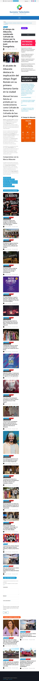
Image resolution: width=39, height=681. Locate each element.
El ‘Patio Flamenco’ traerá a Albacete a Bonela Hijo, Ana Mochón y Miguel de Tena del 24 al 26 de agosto (11, 299)
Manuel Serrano (7, 182)
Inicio (5, 21)
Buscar (24, 28)
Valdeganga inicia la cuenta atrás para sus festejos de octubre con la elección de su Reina (10, 347)
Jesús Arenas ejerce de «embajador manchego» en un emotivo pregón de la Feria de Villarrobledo (10, 527)
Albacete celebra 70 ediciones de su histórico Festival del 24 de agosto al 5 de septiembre (11, 374)
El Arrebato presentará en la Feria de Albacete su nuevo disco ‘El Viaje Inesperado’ (10, 460)
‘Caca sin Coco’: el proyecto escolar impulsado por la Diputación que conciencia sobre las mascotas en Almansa (10, 424)
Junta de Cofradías (14, 181)
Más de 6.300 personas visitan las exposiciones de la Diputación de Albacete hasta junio (11, 570)
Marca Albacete (14, 182)
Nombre (5, 595)
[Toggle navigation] (19, 18)
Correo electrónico (7, 600)
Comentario (5, 587)
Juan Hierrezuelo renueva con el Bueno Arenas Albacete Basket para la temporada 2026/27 (28, 70)
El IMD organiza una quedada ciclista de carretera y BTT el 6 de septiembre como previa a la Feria (11, 664)
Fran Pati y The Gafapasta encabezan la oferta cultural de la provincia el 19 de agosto (10, 400)
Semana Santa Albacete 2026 (9, 186)
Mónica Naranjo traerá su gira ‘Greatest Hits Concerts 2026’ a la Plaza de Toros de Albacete (10, 323)
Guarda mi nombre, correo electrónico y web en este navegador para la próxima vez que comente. (11, 608)
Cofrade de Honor (7, 177)
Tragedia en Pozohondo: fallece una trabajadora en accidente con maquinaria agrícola (27, 109)
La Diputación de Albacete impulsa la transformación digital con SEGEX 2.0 (28, 102)
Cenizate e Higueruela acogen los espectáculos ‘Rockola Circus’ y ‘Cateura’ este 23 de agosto (10, 222)
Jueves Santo (7, 181)
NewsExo (4, 679)
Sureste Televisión (19, 11)
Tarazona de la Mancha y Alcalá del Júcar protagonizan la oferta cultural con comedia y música (11, 481)
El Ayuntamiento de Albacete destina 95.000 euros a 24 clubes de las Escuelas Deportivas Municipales (28, 65)
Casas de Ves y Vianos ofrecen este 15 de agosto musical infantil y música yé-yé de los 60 (11, 548)
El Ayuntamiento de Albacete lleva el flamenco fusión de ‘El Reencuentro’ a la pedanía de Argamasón (11, 506)
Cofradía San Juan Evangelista (9, 179)
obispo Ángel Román (8, 184)
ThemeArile (10, 679)
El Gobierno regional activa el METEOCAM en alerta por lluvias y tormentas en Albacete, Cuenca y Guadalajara (28, 663)
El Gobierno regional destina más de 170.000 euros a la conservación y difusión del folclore (10, 245)
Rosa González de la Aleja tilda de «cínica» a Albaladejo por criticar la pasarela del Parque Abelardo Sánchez (11, 642)
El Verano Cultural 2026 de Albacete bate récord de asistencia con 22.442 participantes (10, 270)
